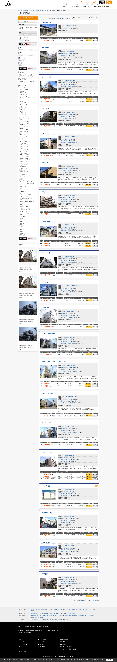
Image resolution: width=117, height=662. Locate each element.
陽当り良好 (23, 92)
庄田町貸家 (45, 574)
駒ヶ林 (70, 28)
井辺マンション (46, 108)
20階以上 (23, 226)
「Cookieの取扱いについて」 (87, 659)
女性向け (23, 128)
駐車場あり (23, 215)
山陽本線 (63, 55)
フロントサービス (25, 208)
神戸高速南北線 (89, 615)
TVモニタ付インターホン (27, 198)
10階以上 (23, 225)
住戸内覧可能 (24, 211)
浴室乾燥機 (23, 166)
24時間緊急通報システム (26, 201)
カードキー (23, 116)
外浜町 (72, 489)
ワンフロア (23, 228)
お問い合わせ (43, 639)
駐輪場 (22, 148)
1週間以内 (31, 76)
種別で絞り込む (28, 22)
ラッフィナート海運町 (24, 266)
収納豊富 (23, 186)
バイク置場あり (24, 149)
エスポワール (45, 307)
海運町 (72, 455)
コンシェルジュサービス (26, 213)
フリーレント (24, 114)
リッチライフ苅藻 (47, 422)
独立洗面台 (23, 175)
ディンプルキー (24, 203)
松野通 (32, 613)
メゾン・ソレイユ (47, 452)
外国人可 (23, 119)
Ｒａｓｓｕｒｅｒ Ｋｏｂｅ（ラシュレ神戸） (55, 361)
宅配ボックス (24, 199)
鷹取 (67, 313)
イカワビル (45, 282)
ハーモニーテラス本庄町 (48, 334)
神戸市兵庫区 (49, 609)
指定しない (23, 74)
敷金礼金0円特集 (64, 639)
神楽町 (51, 613)
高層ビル (23, 230)
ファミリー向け (24, 129)
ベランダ (23, 138)
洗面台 (22, 170)
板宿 (42, 619)
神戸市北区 (57, 609)
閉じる (109, 659)
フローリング (24, 133)
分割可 (22, 106)
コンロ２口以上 (24, 156)
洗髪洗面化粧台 (24, 171)
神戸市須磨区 (68, 489)
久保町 (72, 26)
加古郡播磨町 (86, 609)
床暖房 (22, 178)
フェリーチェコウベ (47, 393)
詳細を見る (88, 40)
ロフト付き (23, 134)
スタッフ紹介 (43, 642)
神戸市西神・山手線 (66, 57)
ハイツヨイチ (45, 133)
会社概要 (21, 642)
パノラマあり (23, 82)
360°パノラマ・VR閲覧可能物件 (68, 649)
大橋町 (73, 613)
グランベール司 (46, 542)
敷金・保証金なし (24, 37)
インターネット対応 (25, 194)
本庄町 (72, 337)
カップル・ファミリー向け (66, 646)
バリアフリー (24, 104)
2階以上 (22, 216)
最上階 (22, 218)
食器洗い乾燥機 (24, 158)
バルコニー (23, 139)
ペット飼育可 (24, 87)
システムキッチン (25, 160)
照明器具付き (24, 146)
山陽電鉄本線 (67, 615)
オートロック (24, 196)
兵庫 (56, 619)
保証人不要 (23, 99)
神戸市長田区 (68, 26)
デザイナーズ (24, 96)
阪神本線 (40, 617)
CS (21, 188)
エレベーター (24, 144)
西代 (45, 619)
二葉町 (72, 516)
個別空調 (23, 235)
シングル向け (63, 644)
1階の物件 (23, 223)
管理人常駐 (23, 109)
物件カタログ (22, 651)
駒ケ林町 (73, 51)
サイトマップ (22, 649)
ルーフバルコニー (25, 141)
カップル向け (24, 126)
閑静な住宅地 (24, 94)
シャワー (23, 173)
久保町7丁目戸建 (46, 22)
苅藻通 (72, 426)
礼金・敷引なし (24, 39)
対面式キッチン (24, 161)
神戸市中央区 (64, 609)
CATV (22, 191)
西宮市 (32, 611)
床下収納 (23, 180)
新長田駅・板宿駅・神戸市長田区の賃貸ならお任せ (33, 626)
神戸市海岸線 (64, 28)
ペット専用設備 (24, 89)
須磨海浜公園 (69, 317)
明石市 (92, 609)
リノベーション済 (25, 98)
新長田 (68, 55)
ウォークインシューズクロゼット (27, 184)
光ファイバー (24, 193)
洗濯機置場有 (24, 153)
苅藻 (70, 118)
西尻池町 (73, 195)
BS (21, 189)
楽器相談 (23, 91)
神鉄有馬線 (75, 615)
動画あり (32, 81)
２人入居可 (23, 103)
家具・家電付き (24, 151)
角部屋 (22, 221)
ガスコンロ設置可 (25, 121)
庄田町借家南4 (46, 221)
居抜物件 (23, 233)
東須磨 (60, 619)
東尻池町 (56, 613)
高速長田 (37, 619)
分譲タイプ (23, 108)
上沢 (64, 619)
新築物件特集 (63, 642)
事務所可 (23, 101)
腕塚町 (47, 613)
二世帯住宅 (23, 113)
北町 (65, 613)
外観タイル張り (24, 154)
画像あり (22, 81)
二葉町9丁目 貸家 (47, 513)
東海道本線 (81, 615)
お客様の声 (42, 646)
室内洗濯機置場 (24, 131)
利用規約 (21, 646)
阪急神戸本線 (34, 617)
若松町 (69, 613)
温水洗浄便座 (24, 168)
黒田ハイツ (45, 162)
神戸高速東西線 (59, 615)
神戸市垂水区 (72, 609)
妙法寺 (37, 613)
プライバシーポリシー (24, 644)
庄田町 (72, 224)
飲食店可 (23, 231)
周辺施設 (42, 644)
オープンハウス (24, 118)
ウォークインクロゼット (26, 181)
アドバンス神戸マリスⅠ (25, 318)
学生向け (23, 124)
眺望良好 (23, 111)
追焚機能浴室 (24, 165)
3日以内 (22, 76)
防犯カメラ (23, 205)
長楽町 (72, 311)
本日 (30, 74)
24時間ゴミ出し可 (25, 209)
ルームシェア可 (24, 123)
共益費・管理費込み (25, 40)
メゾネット (23, 136)
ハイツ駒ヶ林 (45, 47)
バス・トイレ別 (24, 163)
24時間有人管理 (24, 206)
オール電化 (23, 143)
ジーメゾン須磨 (46, 486)
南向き (22, 220)
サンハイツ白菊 (46, 253)
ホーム (21, 639)
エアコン (23, 176)
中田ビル (44, 192)
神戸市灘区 (79, 609)
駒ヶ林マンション (47, 77)
